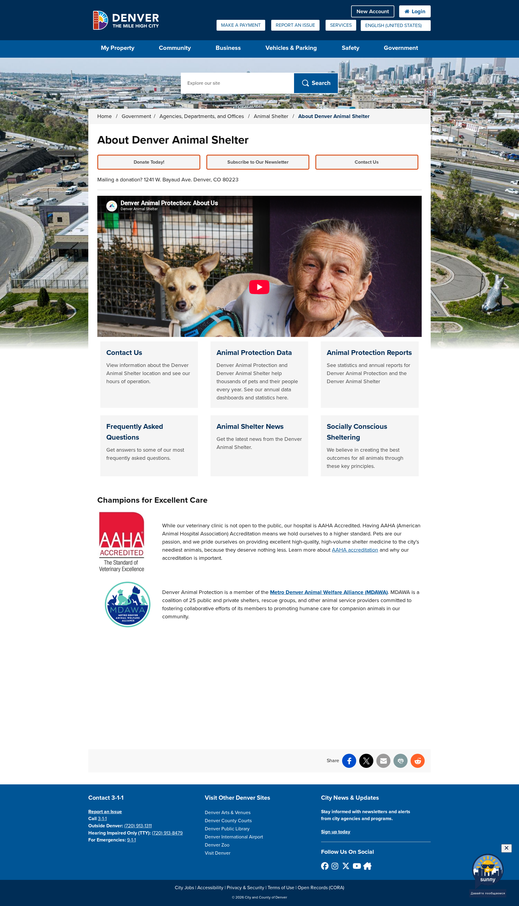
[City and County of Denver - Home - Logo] (126, 20)
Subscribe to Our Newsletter (258, 162)
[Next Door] (366, 865)
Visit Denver (217, 853)
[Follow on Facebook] (324, 865)
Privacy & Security (245, 887)
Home (104, 116)
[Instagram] (335, 865)
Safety (350, 48)
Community (175, 48)
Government (401, 48)
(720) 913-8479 (167, 833)
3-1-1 (102, 818)
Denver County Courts (228, 820)
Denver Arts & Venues (227, 812)
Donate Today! (149, 162)
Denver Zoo (217, 845)
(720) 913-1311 (138, 826)
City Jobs (184, 887)
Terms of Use (281, 887)
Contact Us (367, 162)
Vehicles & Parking (291, 48)
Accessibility (210, 887)
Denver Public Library (227, 829)
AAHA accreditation (355, 550)
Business (228, 48)
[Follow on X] (345, 865)
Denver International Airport (234, 837)
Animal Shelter (272, 116)
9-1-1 (131, 840)
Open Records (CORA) (321, 887)
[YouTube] (356, 865)
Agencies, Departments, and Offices (202, 116)
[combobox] (396, 25)
